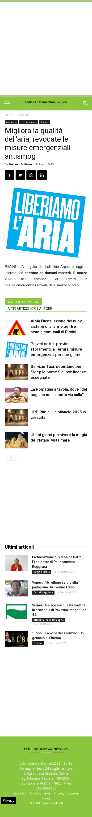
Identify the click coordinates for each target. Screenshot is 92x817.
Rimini (44, 122)
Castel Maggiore (43, 592)
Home (9, 115)
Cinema (37, 643)
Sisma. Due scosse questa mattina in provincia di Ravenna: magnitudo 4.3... (59, 610)
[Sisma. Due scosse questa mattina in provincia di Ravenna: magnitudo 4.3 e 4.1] (16, 611)
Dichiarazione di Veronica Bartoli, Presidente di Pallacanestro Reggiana (58, 562)
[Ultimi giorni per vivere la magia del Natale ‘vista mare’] (16, 440)
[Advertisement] (46, 48)
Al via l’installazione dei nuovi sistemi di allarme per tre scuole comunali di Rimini (57, 326)
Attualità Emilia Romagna (48, 620)
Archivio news (39, 793)
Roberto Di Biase (20, 164)
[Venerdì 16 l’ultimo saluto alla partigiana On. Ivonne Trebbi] (16, 588)
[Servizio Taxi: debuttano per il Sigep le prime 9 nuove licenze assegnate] (16, 372)
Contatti (20, 793)
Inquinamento (29, 122)
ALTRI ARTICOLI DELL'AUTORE (30, 309)
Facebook (50, 803)
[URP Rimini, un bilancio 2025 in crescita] (16, 417)
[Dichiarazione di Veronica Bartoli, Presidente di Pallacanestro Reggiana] (16, 563)
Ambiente (23, 115)
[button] (85, 103)
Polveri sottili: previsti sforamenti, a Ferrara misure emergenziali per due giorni (56, 349)
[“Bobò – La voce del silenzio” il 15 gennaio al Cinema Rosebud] (16, 639)
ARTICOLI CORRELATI (23, 302)
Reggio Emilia (41, 571)
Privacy (59, 793)
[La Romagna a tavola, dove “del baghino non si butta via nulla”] (16, 395)
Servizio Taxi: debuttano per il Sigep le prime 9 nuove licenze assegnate (58, 372)
